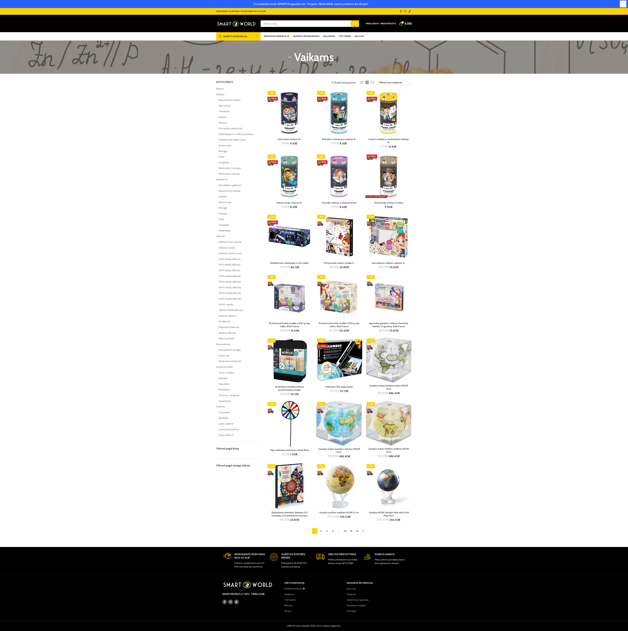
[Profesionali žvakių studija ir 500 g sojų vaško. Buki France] (339, 297)
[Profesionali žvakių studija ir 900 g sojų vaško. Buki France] (289, 297)
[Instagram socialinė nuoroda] (405, 11)
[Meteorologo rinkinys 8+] (289, 176)
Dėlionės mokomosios (230, 253)
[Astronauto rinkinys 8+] (289, 113)
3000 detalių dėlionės (230, 281)
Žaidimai (220, 406)
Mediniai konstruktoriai (230, 361)
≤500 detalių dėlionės (230, 259)
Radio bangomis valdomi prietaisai (236, 134)
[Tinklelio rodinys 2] (361, 82)
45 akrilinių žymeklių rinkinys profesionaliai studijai (289, 388)
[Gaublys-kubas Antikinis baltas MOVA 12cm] (388, 360)
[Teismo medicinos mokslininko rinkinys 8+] (388, 113)
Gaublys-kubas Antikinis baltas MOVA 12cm (388, 387)
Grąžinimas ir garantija (358, 599)
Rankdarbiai (224, 389)
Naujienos (289, 594)
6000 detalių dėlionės (230, 298)
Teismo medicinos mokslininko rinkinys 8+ (388, 141)
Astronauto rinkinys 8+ (289, 139)
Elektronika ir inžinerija (230, 168)
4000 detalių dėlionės (230, 287)
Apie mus (351, 588)
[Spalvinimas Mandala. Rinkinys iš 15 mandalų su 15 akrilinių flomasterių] (289, 486)
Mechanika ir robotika (229, 173)
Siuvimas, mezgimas (229, 395)
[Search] (355, 23)
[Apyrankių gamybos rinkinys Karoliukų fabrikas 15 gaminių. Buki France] (388, 297)
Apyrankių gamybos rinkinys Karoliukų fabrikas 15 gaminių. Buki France (388, 325)
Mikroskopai (225, 105)
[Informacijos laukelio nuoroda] (244, 560)
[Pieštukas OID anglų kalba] (339, 360)
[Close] (623, 3)
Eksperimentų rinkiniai (229, 99)
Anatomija (224, 355)
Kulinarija (223, 378)
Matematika (225, 230)
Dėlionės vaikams (227, 315)
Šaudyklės (224, 417)
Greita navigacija (294, 582)
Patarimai (351, 594)
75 (351, 531)
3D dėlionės (225, 321)
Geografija (224, 162)
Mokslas (220, 94)
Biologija (223, 151)
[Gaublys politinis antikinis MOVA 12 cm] (339, 486)
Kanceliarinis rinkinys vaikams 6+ (388, 262)
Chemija (223, 213)
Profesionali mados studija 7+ (339, 262)
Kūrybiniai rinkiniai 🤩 (294, 588)
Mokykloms (222, 179)
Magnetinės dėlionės (229, 327)
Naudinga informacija (360, 582)
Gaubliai (223, 117)
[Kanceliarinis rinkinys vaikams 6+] (388, 237)
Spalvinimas (225, 401)
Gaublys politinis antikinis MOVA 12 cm (339, 512)
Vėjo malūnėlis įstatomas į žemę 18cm (289, 450)
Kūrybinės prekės (224, 366)
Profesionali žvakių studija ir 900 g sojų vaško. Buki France (289, 325)
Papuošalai (224, 383)
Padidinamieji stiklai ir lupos (232, 139)
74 (345, 531)
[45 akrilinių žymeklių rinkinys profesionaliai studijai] (289, 360)
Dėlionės (220, 236)
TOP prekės (290, 599)
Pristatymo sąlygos (356, 605)
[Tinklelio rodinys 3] (367, 82)
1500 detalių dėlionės (229, 270)
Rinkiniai (288, 605)
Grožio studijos (226, 372)
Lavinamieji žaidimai (229, 429)
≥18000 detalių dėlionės (231, 310)
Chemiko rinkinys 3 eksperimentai (339, 202)
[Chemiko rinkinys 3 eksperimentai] (339, 176)
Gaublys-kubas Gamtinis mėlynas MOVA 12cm (339, 450)
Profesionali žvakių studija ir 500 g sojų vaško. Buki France (339, 325)
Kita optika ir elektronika (230, 128)
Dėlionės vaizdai (227, 247)
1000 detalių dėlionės (230, 264)
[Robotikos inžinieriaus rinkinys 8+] (339, 113)
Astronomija (225, 145)
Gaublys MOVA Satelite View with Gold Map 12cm (389, 514)
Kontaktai (351, 610)
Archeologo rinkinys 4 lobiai (388, 202)
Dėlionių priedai (226, 338)
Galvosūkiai (224, 412)
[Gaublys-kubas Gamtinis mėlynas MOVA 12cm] (339, 423)
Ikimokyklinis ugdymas (230, 185)
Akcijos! (220, 88)
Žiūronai (223, 122)
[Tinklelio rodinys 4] (372, 82)
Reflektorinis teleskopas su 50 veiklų (289, 262)
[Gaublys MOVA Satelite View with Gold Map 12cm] (388, 486)
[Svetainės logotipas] (236, 23)
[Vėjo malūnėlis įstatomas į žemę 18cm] (289, 424)
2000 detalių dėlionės (230, 276)
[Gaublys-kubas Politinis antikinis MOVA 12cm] (388, 423)
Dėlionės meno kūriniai (230, 241)
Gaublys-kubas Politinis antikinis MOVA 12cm (388, 450)
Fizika (221, 156)
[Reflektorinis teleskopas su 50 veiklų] (289, 237)
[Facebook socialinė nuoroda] (401, 11)
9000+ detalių (226, 304)
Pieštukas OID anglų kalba (339, 386)
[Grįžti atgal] (290, 57)
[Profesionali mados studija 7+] (339, 237)
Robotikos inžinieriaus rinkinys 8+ (339, 139)
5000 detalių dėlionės (230, 293)
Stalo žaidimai (226, 435)
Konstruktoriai (223, 344)
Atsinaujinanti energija (230, 349)
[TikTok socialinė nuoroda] (409, 11)
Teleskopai (224, 111)
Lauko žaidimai (226, 423)
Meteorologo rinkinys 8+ (289, 202)
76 (357, 531)
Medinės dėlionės (227, 332)
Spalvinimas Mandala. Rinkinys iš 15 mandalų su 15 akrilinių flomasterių (289, 514)
